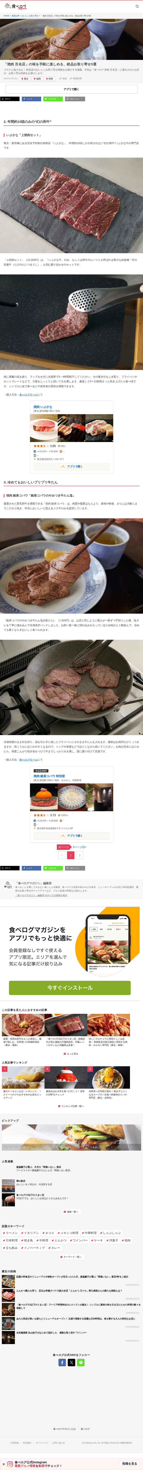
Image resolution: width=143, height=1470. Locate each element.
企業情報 (14, 1443)
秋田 (51, 78)
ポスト (7, 99)
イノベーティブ (34, 1247)
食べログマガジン (16, 6)
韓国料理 (77, 78)
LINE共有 (52, 99)
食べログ (85, 1429)
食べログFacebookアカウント (62, 1362)
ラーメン (12, 1233)
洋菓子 (113, 1240)
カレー (55, 1247)
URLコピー (74, 99)
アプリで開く (58, 466)
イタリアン (31, 1233)
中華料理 (91, 1233)
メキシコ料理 (69, 1233)
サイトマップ (42, 1443)
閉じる (3, 1464)
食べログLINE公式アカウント (81, 1362)
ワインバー (80, 1240)
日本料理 (12, 1240)
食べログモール (28, 394)
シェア (29, 99)
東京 (26, 78)
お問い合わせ (59, 1443)
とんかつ (60, 1240)
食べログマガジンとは (64, 1429)
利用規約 (27, 1443)
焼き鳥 (28, 1240)
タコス (49, 1233)
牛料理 (43, 1240)
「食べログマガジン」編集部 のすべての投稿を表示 (41, 895)
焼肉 (64, 78)
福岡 (38, 78)
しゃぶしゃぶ (112, 1233)
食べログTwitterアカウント (71, 1362)
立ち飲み (12, 1247)
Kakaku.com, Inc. (93, 1443)
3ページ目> (72, 847)
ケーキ (98, 1240)
